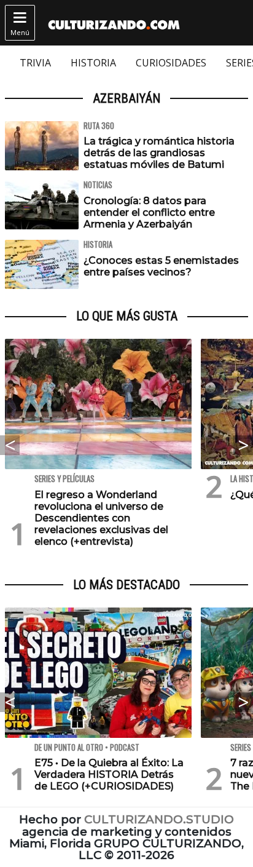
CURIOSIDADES (171, 62)
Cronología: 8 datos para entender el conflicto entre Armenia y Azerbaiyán (149, 212)
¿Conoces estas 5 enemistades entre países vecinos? (161, 266)
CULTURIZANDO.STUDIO (159, 819)
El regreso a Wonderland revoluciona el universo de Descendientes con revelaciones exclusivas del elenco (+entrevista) (101, 518)
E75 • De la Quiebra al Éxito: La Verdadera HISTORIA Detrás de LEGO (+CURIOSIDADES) (109, 774)
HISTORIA (93, 62)
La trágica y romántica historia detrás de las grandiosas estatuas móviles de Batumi (159, 152)
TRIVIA (35, 62)
